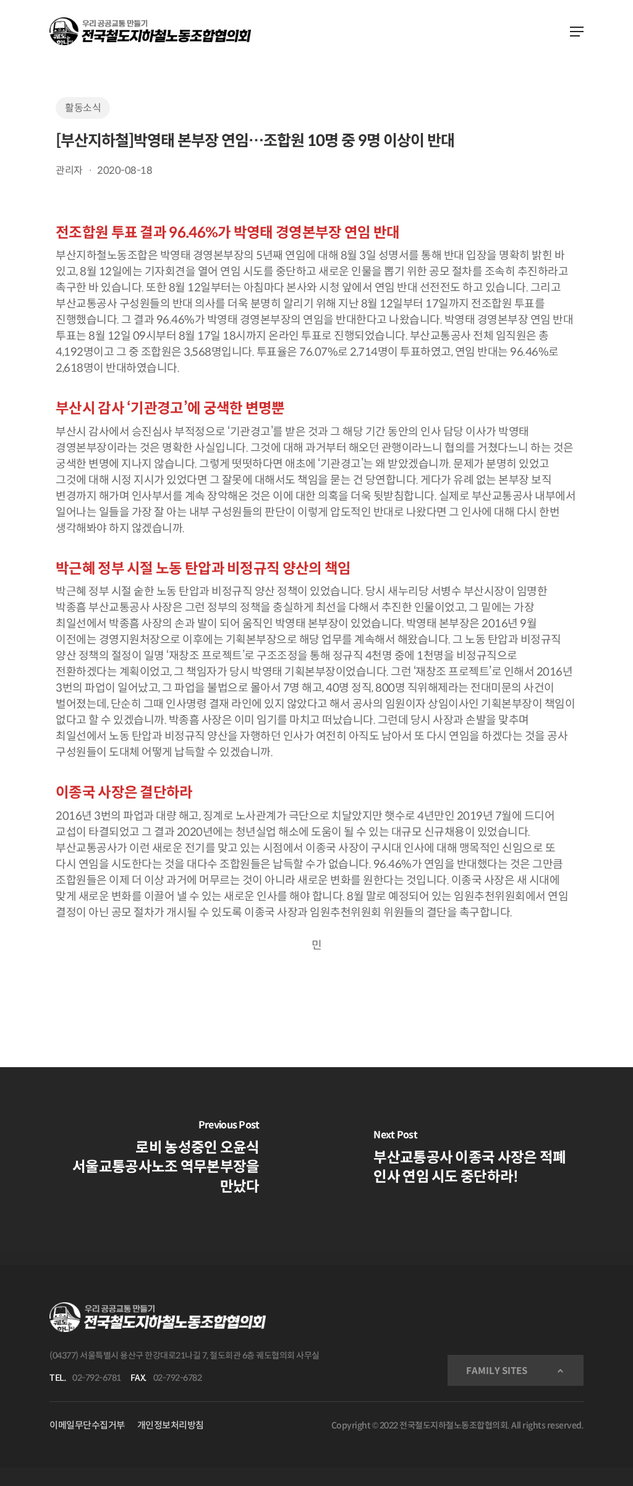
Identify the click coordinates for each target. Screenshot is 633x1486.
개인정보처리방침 (170, 1425)
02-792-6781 (96, 1377)
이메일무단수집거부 (87, 1425)
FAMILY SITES (496, 1370)
